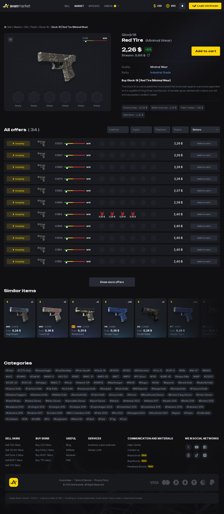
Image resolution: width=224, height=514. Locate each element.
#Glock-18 (99, 370)
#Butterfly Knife (205, 382)
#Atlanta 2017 (151, 400)
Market (79, 6)
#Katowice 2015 (195, 406)
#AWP (196, 376)
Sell (67, 6)
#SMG (75, 376)
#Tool (123, 419)
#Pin (47, 419)
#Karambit (105, 388)
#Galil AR (35, 376)
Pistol (34, 27)
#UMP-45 (166, 376)
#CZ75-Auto (24, 370)
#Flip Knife (51, 388)
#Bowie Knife (185, 382)
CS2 (26, 27)
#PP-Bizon (140, 376)
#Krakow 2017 (34, 413)
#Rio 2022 (117, 413)
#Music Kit (76, 419)
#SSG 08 (26, 382)
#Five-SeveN (83, 370)
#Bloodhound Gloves (152, 394)
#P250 (126, 370)
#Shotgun (41, 382)
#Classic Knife (13, 388)
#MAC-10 (88, 376)
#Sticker (114, 400)
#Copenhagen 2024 (101, 406)
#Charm (188, 413)
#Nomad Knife (178, 388)
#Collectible (203, 413)
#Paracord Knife (198, 388)
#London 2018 (54, 413)
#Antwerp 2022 (131, 400)
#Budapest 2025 (15, 406)
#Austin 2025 (170, 400)
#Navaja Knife (159, 388)
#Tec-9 (157, 370)
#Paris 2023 (101, 413)
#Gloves (131, 394)
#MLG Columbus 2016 (78, 413)
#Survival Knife (79, 394)
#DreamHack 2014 (126, 406)
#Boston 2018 (206, 400)
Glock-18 (44, 27)
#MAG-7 (55, 382)
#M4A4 (206, 370)
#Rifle (182, 370)
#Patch (90, 419)
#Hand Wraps (13, 400)
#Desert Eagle (43, 370)
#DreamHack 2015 (151, 406)
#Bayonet (168, 382)
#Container (12, 419)
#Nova (68, 382)
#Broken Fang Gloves (180, 394)
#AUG (9, 376)
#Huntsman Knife (87, 388)
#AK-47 (194, 370)
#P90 (153, 376)
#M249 (130, 382)
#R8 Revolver (142, 370)
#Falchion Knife (34, 388)
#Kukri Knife (122, 388)
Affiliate (94, 6)
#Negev (143, 382)
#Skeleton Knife (39, 394)
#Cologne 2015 (57, 406)
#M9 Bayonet (140, 388)
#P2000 (114, 370)
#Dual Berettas (63, 370)
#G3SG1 (208, 376)
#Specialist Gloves (75, 400)
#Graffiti (36, 419)
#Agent (176, 413)
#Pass (102, 419)
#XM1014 (98, 382)
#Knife (155, 382)
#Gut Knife (67, 388)
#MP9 (126, 376)
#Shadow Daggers (16, 394)
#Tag (112, 419)
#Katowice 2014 (173, 406)
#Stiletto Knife (59, 394)
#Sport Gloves (97, 400)
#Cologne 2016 (78, 406)
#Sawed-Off (82, 382)
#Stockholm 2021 (158, 413)
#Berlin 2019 (187, 400)
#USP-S (170, 370)
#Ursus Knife (116, 394)
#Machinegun (115, 382)
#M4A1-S (49, 376)
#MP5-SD (103, 376)
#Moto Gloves (53, 400)
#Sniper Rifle (182, 376)
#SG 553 (63, 376)
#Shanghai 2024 (136, 413)
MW (105, 38)
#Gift (24, 419)
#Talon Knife (98, 394)
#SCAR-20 (11, 382)
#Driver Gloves (204, 394)
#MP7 (116, 376)
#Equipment (60, 419)
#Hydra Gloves (33, 400)
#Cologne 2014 (36, 406)
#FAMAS (21, 376)
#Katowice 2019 (14, 413)
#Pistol (9, 370)
